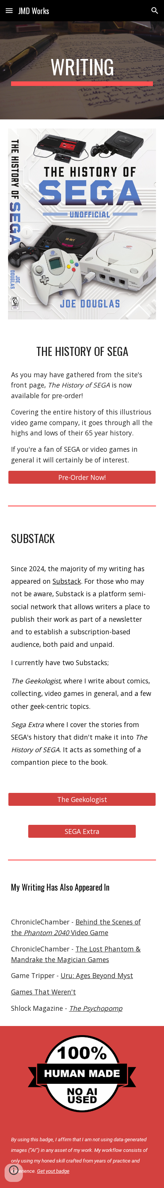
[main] (82, 70)
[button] (9, 10)
